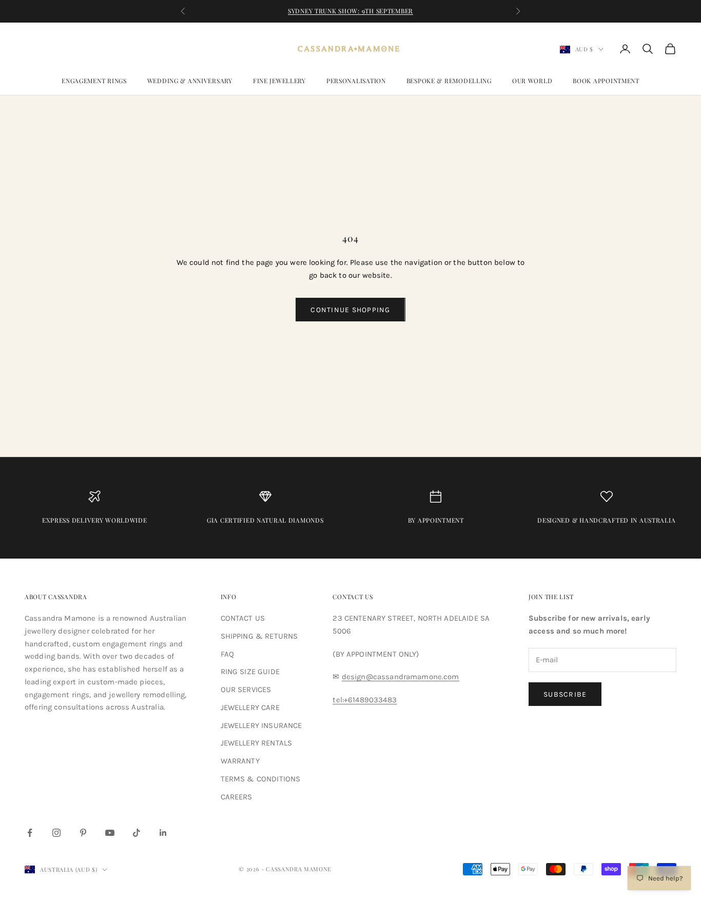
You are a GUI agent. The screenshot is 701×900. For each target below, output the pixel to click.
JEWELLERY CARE (250, 707)
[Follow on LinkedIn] (163, 833)
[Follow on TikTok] (136, 833)
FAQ (227, 654)
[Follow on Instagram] (56, 833)
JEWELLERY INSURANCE (261, 725)
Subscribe (565, 694)
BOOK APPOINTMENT (606, 80)
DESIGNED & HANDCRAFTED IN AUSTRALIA (606, 520)
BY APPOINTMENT (436, 520)
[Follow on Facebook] (30, 833)
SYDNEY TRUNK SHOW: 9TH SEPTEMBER (350, 11)
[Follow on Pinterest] (83, 833)
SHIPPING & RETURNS (259, 636)
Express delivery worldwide (94, 520)
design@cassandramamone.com (400, 676)
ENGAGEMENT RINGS (94, 80)
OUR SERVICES (246, 689)
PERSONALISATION (356, 80)
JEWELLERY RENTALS (257, 743)
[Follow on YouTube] (110, 833)
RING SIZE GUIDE (250, 671)
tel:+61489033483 (364, 699)
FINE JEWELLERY (279, 80)
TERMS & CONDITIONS (261, 778)
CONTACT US (243, 618)
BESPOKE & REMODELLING (449, 80)
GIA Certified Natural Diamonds (265, 520)
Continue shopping (350, 309)
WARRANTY (240, 760)
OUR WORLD (532, 80)
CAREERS (236, 796)
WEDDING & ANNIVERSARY (189, 80)
